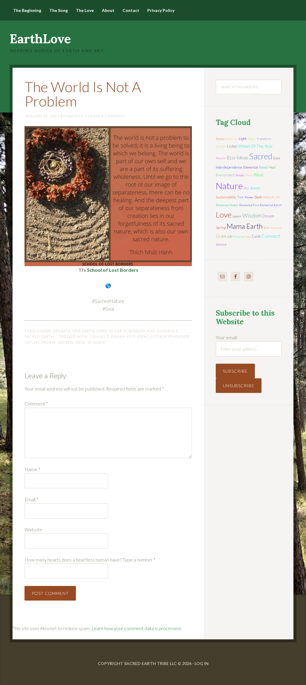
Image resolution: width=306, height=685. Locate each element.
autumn (275, 227)
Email (32, 499)
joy (246, 188)
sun (267, 227)
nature (32, 342)
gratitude (224, 236)
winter (221, 146)
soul (80, 342)
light (243, 138)
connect (99, 336)
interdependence (170, 336)
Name (32, 469)
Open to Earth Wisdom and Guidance (137, 330)
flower (249, 197)
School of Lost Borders (112, 270)
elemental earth (270, 205)
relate (49, 342)
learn (236, 216)
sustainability (226, 197)
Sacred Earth (39, 336)
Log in (202, 663)
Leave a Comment (107, 116)
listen (232, 146)
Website (33, 529)
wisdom (96, 342)
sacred (66, 342)
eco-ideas (138, 336)
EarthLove (40, 39)
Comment (36, 403)
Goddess (232, 139)
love (224, 214)
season (255, 188)
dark (258, 197)
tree (240, 197)
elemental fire (249, 205)
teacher (220, 139)
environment (225, 175)
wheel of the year (255, 146)
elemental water (227, 205)
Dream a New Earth (74, 330)
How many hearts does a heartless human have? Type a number (90, 559)
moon (249, 175)
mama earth (245, 226)
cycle (256, 236)
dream (118, 336)
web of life (271, 197)
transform (263, 139)
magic (251, 139)
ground (239, 236)
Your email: (227, 337)
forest (263, 167)
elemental (250, 167)
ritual (258, 174)
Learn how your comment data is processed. (136, 628)
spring (221, 227)
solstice (221, 244)
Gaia (276, 158)
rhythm (221, 158)
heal (272, 167)
